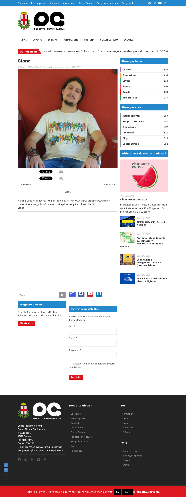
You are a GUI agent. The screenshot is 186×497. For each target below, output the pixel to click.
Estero (52, 39)
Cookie (126, 460)
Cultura (89, 39)
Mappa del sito (129, 451)
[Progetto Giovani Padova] (41, 28)
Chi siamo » (26, 323)
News (24, 39)
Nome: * (73, 338)
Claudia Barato (42, 67)
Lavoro (37, 39)
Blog (125, 138)
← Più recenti (24, 184)
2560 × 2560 (75, 67)
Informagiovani (38, 3)
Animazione (69, 3)
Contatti (75, 446)
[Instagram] (72, 293)
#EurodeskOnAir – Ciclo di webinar (151, 223)
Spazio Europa (86, 3)
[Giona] (68, 167)
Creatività (55, 3)
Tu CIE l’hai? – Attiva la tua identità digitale (152, 280)
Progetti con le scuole (107, 3)
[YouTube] (90, 293)
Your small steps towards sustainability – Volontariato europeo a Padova (44, 51)
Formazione (70, 39)
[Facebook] (81, 293)
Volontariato (109, 39)
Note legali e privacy (132, 455)
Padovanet (76, 450)
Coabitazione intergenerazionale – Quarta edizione (114, 51)
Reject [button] (128, 492)
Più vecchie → (111, 184)
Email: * (73, 326)
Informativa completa (146, 492)
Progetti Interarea (130, 3)
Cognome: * (75, 350)
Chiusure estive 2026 (133, 199)
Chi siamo (23, 3)
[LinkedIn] (99, 293)
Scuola (128, 39)
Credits (125, 464)
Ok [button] (117, 492)
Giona (68, 191)
